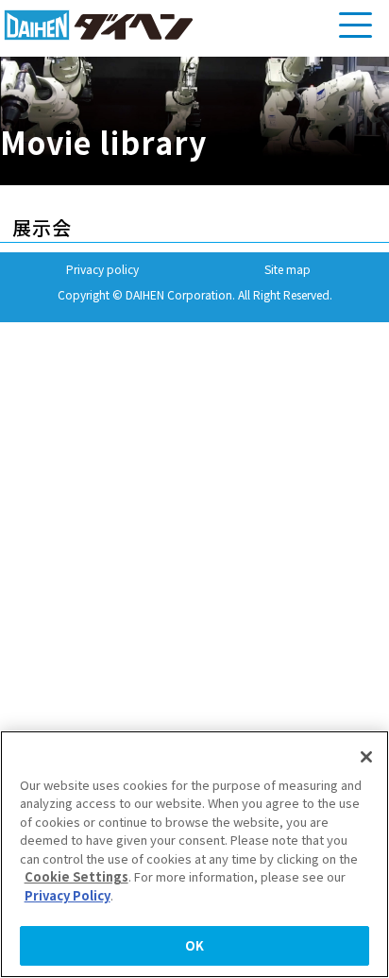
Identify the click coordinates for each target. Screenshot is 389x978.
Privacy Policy (67, 895)
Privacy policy (102, 269)
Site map (287, 269)
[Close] (366, 757)
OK (194, 945)
